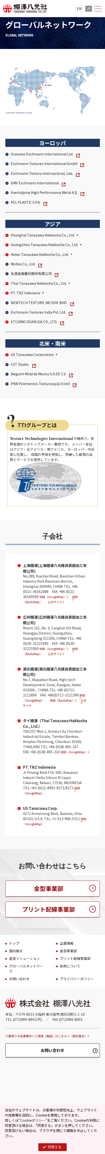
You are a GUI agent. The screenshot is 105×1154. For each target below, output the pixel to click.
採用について (70, 966)
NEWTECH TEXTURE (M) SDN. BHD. (39, 302)
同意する (55, 1147)
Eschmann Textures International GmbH (44, 163)
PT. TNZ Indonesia (25, 292)
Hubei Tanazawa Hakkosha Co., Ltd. (40, 254)
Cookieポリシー (32, 1120)
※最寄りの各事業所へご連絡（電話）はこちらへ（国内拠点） (46, 1036)
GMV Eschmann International (35, 182)
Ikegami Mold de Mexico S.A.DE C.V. (38, 373)
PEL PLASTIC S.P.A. (26, 202)
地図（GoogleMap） (52, 597)
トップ (14, 943)
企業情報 (67, 943)
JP (89, 8)
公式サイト (55, 602)
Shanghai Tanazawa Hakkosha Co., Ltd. (43, 235)
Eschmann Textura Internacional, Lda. (42, 173)
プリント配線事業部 (48, 909)
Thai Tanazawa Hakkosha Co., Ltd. (39, 283)
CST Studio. (20, 364)
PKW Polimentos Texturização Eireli (40, 383)
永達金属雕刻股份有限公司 (31, 273)
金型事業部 (48, 888)
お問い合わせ (19, 978)
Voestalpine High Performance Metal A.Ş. (44, 192)
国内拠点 (16, 950)
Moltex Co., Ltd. (23, 263)
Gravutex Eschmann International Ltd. (42, 154)
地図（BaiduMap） (62, 700)
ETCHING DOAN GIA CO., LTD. (34, 321)
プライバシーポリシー (77, 978)
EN (79, 8)
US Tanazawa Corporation (32, 354)
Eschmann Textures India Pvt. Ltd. (38, 312)
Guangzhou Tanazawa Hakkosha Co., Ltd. (44, 244)
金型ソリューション (24, 958)
